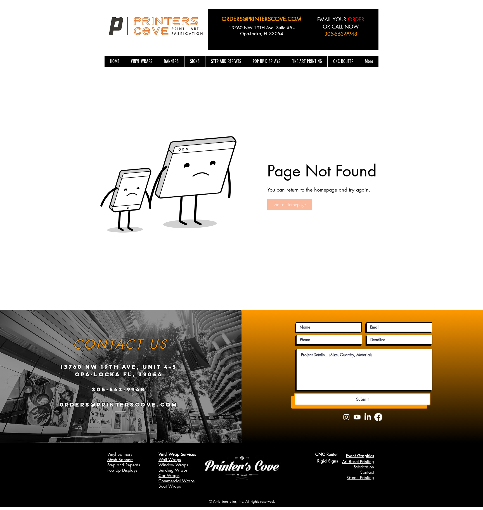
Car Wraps (168, 475)
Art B (346, 461)
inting (369, 461)
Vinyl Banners (119, 454)
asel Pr (357, 461)
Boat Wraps (169, 486)
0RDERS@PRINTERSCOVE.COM (119, 404)
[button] (289, 204)
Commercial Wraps (176, 480)
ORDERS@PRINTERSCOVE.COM (261, 19)
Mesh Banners (120, 459)
